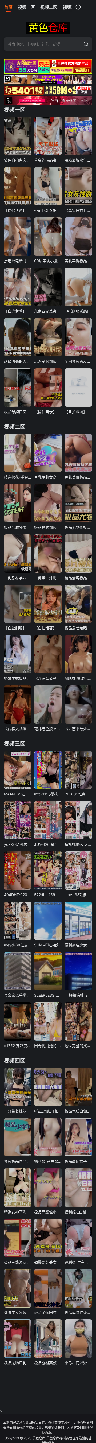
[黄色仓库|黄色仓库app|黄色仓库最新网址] (48, 28)
